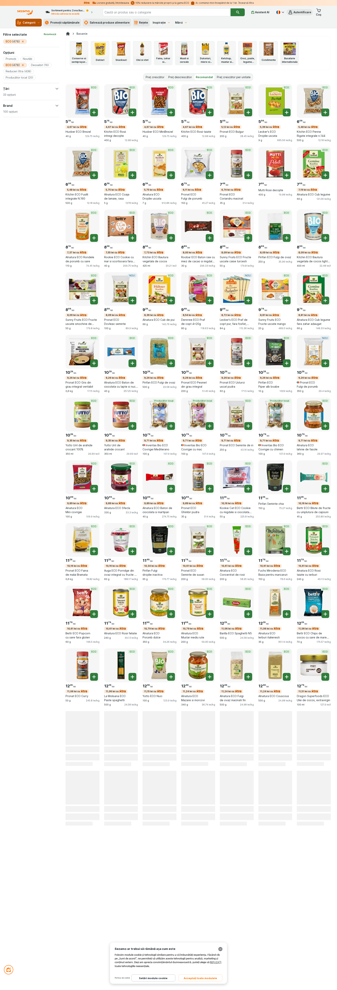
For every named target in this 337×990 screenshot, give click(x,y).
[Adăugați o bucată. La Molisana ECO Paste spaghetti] (132, 677)
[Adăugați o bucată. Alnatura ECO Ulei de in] (248, 802)
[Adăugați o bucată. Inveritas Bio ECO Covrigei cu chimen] (287, 426)
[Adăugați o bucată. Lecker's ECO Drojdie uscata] (287, 112)
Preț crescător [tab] (155, 77)
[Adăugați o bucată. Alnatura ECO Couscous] (287, 677)
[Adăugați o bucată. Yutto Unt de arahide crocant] (132, 426)
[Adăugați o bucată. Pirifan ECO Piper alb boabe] (287, 363)
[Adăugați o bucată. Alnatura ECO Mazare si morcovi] (210, 677)
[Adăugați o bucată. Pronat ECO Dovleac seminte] (132, 300)
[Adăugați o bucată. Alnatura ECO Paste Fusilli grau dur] (132, 802)
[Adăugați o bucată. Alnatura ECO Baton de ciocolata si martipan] (171, 489)
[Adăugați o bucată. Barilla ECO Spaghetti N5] (248, 614)
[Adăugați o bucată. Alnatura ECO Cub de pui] (171, 300)
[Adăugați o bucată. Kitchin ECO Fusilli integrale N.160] (94, 175)
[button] (299, 12)
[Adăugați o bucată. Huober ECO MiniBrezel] (171, 112)
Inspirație (159, 22)
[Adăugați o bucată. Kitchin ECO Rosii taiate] (210, 112)
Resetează (50, 34)
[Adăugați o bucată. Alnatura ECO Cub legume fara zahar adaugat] (325, 300)
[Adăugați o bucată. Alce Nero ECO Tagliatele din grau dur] (287, 739)
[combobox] (167, 12)
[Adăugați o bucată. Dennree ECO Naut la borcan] (94, 739)
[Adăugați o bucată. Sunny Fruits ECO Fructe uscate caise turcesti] (248, 238)
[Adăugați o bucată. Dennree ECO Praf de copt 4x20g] (210, 300)
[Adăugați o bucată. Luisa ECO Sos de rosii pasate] (325, 802)
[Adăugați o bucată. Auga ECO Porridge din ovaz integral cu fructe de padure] (132, 551)
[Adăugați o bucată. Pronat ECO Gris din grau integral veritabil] (94, 363)
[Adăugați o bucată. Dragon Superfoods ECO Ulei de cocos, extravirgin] (325, 677)
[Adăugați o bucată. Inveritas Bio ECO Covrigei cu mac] (210, 426)
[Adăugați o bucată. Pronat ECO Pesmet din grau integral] (210, 363)
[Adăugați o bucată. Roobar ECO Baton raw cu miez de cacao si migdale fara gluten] (210, 238)
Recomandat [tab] (204, 77)
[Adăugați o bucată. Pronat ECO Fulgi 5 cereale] (210, 802)
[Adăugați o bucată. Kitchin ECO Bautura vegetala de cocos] (171, 238)
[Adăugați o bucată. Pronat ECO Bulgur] (248, 112)
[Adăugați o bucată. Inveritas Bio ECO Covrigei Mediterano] (171, 426)
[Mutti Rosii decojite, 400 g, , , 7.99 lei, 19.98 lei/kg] (275, 164)
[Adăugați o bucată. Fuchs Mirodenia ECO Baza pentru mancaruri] (287, 551)
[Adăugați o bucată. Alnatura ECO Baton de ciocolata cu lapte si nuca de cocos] (132, 363)
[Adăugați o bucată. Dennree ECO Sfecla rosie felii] (94, 802)
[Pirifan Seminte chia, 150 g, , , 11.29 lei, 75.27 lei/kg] (275, 477)
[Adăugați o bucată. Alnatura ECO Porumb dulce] (171, 614)
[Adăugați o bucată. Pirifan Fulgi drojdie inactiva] (171, 551)
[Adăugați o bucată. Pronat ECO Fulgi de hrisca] (248, 739)
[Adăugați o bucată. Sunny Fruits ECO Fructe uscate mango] (287, 300)
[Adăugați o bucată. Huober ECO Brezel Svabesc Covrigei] (210, 739)
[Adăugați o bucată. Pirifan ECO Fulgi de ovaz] (287, 238)
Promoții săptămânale (65, 22)
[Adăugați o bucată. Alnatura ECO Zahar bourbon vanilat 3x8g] (171, 802)
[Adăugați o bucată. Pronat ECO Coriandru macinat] (248, 175)
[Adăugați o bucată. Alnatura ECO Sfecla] (132, 489)
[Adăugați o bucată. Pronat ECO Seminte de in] (248, 426)
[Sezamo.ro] (68, 33)
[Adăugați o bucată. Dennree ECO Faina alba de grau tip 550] (287, 802)
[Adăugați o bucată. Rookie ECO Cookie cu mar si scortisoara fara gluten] (132, 238)
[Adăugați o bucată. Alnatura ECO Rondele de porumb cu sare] (94, 238)
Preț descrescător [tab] (180, 77)
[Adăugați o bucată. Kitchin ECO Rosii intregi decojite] (132, 112)
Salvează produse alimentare (110, 22)
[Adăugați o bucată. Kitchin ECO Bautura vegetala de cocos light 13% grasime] (325, 238)
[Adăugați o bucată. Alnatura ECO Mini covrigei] (94, 489)
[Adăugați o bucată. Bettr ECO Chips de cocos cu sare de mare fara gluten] (325, 614)
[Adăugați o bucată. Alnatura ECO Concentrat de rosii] (248, 551)
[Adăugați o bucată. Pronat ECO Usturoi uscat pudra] (248, 363)
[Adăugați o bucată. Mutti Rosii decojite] (287, 175)
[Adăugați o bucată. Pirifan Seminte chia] (287, 489)
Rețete (143, 22)
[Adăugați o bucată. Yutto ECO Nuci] (171, 677)
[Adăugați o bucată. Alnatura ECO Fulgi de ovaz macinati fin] (248, 677)
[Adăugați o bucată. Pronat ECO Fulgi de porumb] (210, 175)
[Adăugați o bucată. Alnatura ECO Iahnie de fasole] (325, 426)
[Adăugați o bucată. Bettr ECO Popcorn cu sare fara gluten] (94, 614)
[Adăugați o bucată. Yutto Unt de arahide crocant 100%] (94, 426)
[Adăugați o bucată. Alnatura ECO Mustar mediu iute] (210, 614)
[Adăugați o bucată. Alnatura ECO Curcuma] (132, 739)
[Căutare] (238, 12)
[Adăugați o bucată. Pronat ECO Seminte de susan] (210, 551)
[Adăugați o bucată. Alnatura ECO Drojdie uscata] (171, 175)
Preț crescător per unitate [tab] (234, 77)
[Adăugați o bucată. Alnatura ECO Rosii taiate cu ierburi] (325, 551)
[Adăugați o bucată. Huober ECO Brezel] (94, 112)
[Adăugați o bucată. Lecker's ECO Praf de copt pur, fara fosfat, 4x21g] (248, 300)
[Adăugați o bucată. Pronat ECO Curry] (94, 677)
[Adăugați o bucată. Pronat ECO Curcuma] (325, 739)
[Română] (280, 12)
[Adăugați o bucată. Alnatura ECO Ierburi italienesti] (287, 614)
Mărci (179, 22)
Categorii (29, 22)
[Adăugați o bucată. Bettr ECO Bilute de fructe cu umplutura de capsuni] (325, 489)
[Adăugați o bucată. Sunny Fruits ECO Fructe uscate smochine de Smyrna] (94, 300)
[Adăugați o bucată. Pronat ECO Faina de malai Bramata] (94, 551)
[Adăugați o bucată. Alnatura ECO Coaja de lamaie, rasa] (132, 175)
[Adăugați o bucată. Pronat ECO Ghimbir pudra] (210, 489)
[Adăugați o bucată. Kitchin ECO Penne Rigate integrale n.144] (325, 112)
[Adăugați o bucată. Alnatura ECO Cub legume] (325, 175)
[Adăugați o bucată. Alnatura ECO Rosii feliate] (132, 614)
